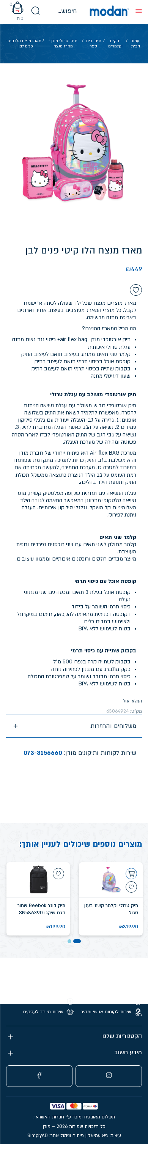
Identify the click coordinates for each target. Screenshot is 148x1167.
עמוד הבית (135, 43)
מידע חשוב (128, 1053)
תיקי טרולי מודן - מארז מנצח (63, 43)
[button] (77, 941)
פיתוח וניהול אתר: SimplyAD (55, 1135)
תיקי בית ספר (93, 43)
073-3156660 (43, 753)
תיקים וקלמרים (115, 43)
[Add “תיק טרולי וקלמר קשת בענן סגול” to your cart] (131, 873)
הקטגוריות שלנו (122, 1036)
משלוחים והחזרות (113, 726)
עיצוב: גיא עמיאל (104, 1135)
